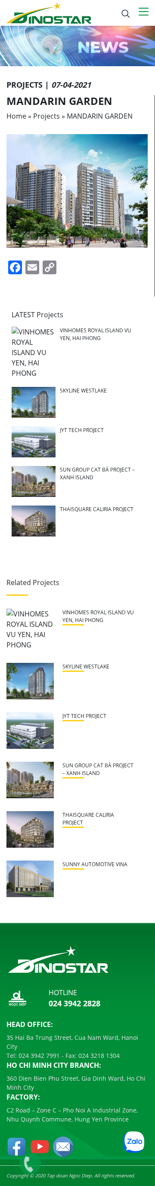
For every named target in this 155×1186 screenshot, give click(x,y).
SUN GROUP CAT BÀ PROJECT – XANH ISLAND (97, 769)
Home (16, 116)
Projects (46, 116)
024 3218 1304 (98, 1055)
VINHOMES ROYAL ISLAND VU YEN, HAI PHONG (95, 334)
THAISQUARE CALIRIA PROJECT (96, 509)
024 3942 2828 (74, 1003)
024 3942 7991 (38, 1055)
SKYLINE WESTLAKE (83, 390)
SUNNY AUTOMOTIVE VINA (94, 864)
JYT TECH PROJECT (82, 430)
